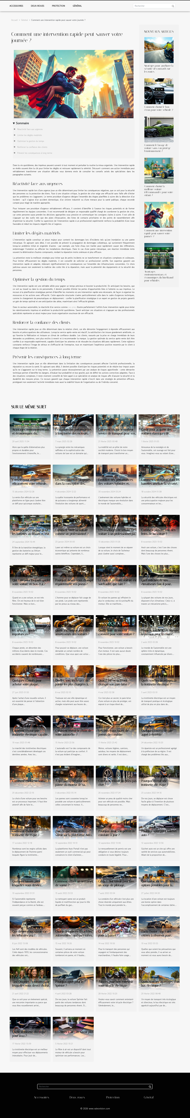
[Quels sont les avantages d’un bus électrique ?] (159, 977)
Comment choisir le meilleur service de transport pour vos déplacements (116, 433)
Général (77, 5)
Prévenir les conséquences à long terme (34, 152)
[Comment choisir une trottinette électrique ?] (30, 827)
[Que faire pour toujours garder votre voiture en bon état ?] (30, 576)
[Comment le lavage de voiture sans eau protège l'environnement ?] (159, 129)
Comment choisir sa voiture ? (30, 781)
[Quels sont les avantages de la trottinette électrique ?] (159, 676)
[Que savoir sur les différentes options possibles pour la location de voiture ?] (159, 877)
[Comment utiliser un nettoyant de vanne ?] (73, 877)
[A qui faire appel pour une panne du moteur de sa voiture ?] (73, 777)
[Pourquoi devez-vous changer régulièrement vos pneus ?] (73, 576)
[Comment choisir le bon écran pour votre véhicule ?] (159, 90)
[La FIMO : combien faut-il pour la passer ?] (116, 927)
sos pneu (72, 307)
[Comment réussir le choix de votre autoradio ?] (73, 726)
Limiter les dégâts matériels (29, 135)
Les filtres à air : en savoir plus (74, 1032)
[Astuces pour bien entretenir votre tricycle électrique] (116, 977)
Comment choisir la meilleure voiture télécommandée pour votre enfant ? (158, 191)
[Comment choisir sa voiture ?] (30, 777)
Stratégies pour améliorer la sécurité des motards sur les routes (158, 68)
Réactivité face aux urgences (30, 129)
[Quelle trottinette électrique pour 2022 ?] (30, 1028)
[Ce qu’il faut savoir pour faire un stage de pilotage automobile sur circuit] (116, 877)
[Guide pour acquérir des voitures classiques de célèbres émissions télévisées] (159, 425)
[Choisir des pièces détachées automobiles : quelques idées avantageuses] (73, 927)
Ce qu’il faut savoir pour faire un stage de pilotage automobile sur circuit (116, 885)
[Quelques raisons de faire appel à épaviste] (159, 726)
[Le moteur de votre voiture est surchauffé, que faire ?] (116, 576)
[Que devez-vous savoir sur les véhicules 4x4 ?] (30, 927)
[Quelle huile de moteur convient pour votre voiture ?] (116, 626)
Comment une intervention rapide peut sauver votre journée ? (158, 233)
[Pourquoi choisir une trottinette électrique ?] (159, 777)
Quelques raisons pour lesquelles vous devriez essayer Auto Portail (26, 885)
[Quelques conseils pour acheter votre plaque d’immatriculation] (30, 676)
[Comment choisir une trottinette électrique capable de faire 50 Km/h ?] (30, 726)
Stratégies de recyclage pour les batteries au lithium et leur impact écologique (30, 534)
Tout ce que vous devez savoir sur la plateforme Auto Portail (73, 835)
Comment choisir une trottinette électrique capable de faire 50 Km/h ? (30, 734)
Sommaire (22, 123)
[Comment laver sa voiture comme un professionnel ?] (73, 526)
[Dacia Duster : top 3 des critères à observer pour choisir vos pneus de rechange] (159, 927)
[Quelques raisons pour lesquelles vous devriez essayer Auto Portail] (30, 877)
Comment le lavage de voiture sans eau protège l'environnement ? (157, 148)
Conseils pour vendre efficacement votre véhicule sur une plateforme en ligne (29, 483)
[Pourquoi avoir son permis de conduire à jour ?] (116, 827)
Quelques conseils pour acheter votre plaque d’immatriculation (26, 684)
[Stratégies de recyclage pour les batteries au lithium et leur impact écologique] (30, 526)
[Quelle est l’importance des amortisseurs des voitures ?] (73, 626)
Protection (58, 5)
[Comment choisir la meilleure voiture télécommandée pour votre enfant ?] (159, 170)
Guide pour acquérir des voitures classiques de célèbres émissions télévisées (159, 433)
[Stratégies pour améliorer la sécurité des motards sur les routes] (159, 49)
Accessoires (16, 5)
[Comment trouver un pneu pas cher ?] (116, 777)
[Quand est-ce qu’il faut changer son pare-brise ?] (116, 676)
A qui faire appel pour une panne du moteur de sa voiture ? (71, 784)
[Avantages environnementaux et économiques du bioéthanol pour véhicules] (159, 255)
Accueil (14, 20)
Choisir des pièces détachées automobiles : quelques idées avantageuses (73, 935)
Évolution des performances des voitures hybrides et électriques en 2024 (115, 483)
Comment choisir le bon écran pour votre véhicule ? (158, 108)
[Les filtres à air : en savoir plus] (73, 1028)
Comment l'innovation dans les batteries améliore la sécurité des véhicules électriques (160, 483)
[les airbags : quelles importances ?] (30, 626)
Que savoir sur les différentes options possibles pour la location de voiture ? (159, 885)
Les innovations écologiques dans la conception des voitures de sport (73, 483)
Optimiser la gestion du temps (30, 141)
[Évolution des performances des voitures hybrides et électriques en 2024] (116, 475)
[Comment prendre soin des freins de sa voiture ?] (159, 526)
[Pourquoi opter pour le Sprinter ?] (73, 977)
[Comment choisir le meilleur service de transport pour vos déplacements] (116, 425)
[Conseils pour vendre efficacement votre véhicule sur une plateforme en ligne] (30, 475)
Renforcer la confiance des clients (32, 147)
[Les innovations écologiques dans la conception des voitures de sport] (73, 475)
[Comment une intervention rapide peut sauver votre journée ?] (159, 214)
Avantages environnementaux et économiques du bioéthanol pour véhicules (158, 276)
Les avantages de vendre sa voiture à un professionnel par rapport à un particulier (117, 534)
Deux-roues (37, 5)
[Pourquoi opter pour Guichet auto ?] (159, 827)
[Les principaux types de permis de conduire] (116, 726)
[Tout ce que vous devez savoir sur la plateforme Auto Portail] (73, 827)
